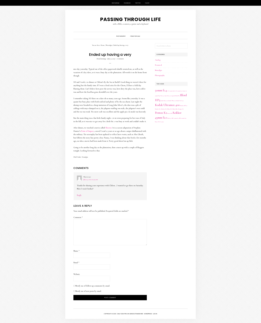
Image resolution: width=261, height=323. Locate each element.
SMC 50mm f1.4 (175, 118)
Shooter (108, 128)
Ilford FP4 (177, 95)
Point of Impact (87, 131)
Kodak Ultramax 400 (167, 105)
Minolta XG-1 (158, 109)
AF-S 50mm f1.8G (171, 91)
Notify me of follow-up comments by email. (92, 286)
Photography (160, 75)
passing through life (130, 19)
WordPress (148, 314)
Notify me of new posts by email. (88, 291)
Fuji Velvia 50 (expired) (170, 95)
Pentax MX (169, 113)
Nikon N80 (175, 109)
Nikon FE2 (169, 109)
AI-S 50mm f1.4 (178, 91)
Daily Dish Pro (122, 314)
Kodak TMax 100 (172, 100)
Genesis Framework (136, 314)
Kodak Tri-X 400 (180, 100)
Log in (155, 314)
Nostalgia (85, 157)
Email (76, 262)
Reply (79, 195)
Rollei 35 (169, 118)
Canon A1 (184, 91)
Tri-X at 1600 (161, 121)
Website (76, 274)
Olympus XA (181, 109)
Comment (78, 217)
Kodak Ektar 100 (164, 100)
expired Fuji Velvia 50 (159, 95)
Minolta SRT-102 (183, 105)
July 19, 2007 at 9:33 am (90, 179)
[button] (145, 34)
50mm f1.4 (161, 90)
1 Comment (120, 59)
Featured (158, 65)
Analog (157, 60)
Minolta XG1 (164, 109)
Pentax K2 (161, 113)
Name (76, 251)
